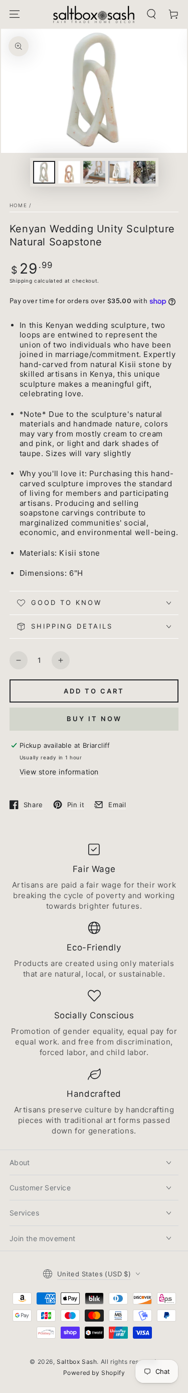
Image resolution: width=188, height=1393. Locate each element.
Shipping (21, 281)
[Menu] (15, 14)
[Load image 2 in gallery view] (69, 172)
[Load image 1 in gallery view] (44, 172)
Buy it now (94, 719)
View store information (59, 771)
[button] (151, 14)
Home (18, 205)
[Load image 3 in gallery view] (94, 172)
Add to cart (94, 691)
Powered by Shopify (94, 1372)
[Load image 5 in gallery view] (144, 172)
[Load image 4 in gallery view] (119, 172)
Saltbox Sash (77, 1361)
